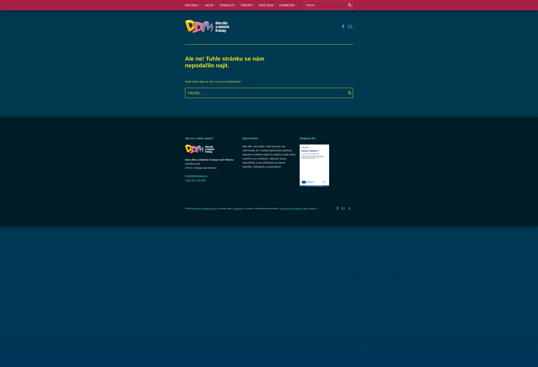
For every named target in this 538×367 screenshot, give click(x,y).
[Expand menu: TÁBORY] (255, 5)
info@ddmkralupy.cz (196, 176)
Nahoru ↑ (314, 208)
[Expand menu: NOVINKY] (200, 5)
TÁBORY (246, 5)
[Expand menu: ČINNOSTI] (236, 5)
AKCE (209, 5)
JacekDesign (238, 208)
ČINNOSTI (227, 5)
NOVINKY (192, 5)
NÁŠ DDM (266, 5)
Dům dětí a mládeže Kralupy (204, 208)
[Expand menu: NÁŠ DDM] (275, 5)
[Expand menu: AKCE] (215, 5)
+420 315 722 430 (195, 180)
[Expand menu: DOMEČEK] (297, 5)
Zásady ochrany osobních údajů (294, 208)
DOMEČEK (287, 5)
